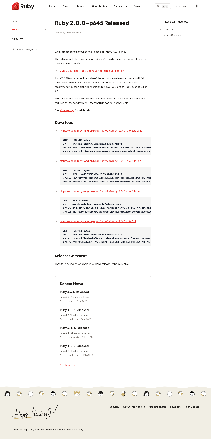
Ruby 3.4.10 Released (75, 327)
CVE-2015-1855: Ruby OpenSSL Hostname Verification (92, 70)
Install (52, 6)
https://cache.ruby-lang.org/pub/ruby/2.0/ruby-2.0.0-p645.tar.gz (100, 160)
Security (114, 407)
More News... (66, 365)
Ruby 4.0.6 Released (74, 310)
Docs (66, 6)
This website (18, 429)
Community (120, 6)
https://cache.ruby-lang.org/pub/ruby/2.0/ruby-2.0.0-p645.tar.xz (100, 191)
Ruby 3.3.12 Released (74, 292)
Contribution (99, 6)
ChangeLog (67, 110)
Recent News (71, 283)
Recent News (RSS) (26, 49)
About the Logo (157, 407)
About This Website (134, 407)
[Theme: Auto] (196, 6)
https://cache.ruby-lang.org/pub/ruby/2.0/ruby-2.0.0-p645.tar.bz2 (101, 130)
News (137, 6)
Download (168, 29)
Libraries (80, 6)
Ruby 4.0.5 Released (74, 346)
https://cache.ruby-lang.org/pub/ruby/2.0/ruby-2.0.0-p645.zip (98, 221)
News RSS (175, 407)
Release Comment (172, 35)
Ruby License (192, 407)
